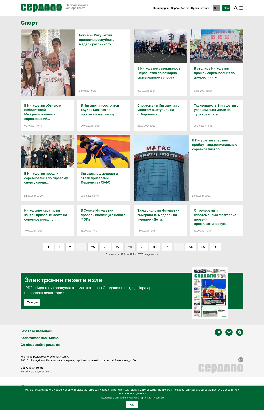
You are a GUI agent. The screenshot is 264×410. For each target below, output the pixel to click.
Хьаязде (32, 302)
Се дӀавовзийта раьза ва (40, 345)
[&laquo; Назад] (48, 247)
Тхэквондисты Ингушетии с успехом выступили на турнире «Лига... (216, 110)
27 (117, 247)
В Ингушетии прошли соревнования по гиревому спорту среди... (46, 178)
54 (191, 247)
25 (93, 247)
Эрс (216, 8)
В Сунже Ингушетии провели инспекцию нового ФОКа (103, 215)
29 (142, 247)
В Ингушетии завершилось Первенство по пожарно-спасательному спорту (158, 73)
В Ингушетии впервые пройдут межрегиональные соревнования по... (214, 144)
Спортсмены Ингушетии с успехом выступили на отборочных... (158, 110)
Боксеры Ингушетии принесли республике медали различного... (97, 39)
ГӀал (226, 8)
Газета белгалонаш (36, 331)
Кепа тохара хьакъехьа (40, 338)
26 (105, 247)
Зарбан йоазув (180, 8)
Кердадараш (161, 8)
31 (167, 247)
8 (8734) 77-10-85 (32, 367)
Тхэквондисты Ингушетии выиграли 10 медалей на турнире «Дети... (158, 215)
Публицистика (200, 8)
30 (155, 247)
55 (203, 247)
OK (132, 404)
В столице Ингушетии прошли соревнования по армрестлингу (214, 73)
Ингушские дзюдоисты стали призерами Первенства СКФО (99, 178)
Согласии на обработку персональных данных (139, 397)
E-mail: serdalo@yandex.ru (36, 371)
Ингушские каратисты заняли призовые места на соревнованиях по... (45, 215)
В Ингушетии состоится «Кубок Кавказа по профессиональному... (100, 110)
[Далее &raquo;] (215, 247)
